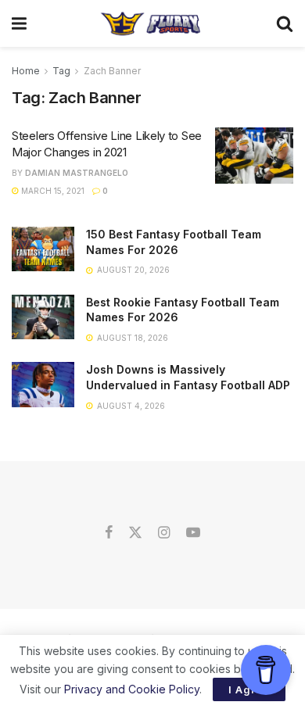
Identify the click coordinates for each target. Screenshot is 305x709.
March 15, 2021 (51, 190)
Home (26, 71)
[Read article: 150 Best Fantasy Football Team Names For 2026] (43, 249)
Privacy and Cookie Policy (131, 689)
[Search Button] (284, 23)
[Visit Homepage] (151, 23)
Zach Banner (112, 71)
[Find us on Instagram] (164, 533)
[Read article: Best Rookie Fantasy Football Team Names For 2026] (43, 317)
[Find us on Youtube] (193, 533)
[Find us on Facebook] (109, 533)
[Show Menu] (19, 23)
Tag (61, 71)
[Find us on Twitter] (135, 533)
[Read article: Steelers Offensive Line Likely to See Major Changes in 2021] (254, 155)
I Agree (249, 689)
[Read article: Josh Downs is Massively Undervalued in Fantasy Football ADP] (43, 384)
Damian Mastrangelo (76, 172)
